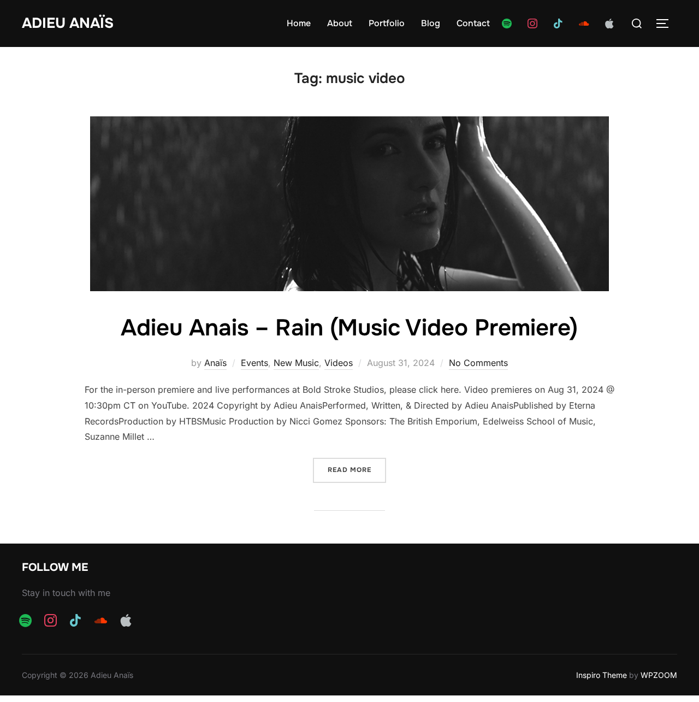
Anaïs (215, 362)
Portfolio (387, 23)
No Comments (478, 362)
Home (299, 23)
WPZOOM (659, 675)
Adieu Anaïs (68, 23)
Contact (473, 23)
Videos (338, 362)
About (339, 23)
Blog (430, 23)
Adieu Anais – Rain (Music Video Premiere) (349, 328)
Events (254, 362)
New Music (296, 362)
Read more (357, 469)
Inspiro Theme (601, 675)
